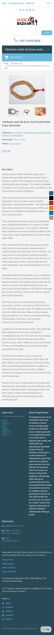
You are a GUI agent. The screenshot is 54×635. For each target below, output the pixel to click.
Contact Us (6, 431)
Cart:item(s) (15, 57)
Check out (30, 3)
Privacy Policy (7, 560)
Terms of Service (9, 571)
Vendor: (5, 144)
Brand (4, 434)
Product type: (7, 140)
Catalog (5, 429)
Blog (4, 426)
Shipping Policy (8, 564)
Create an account (16, 3)
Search (47, 33)
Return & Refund (8, 568)
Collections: (7, 133)
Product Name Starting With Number (36, 133)
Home (6, 63)
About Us (5, 423)
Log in (4, 3)
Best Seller (16, 133)
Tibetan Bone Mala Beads (12, 135)
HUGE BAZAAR (15, 144)
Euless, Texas (14, 526)
